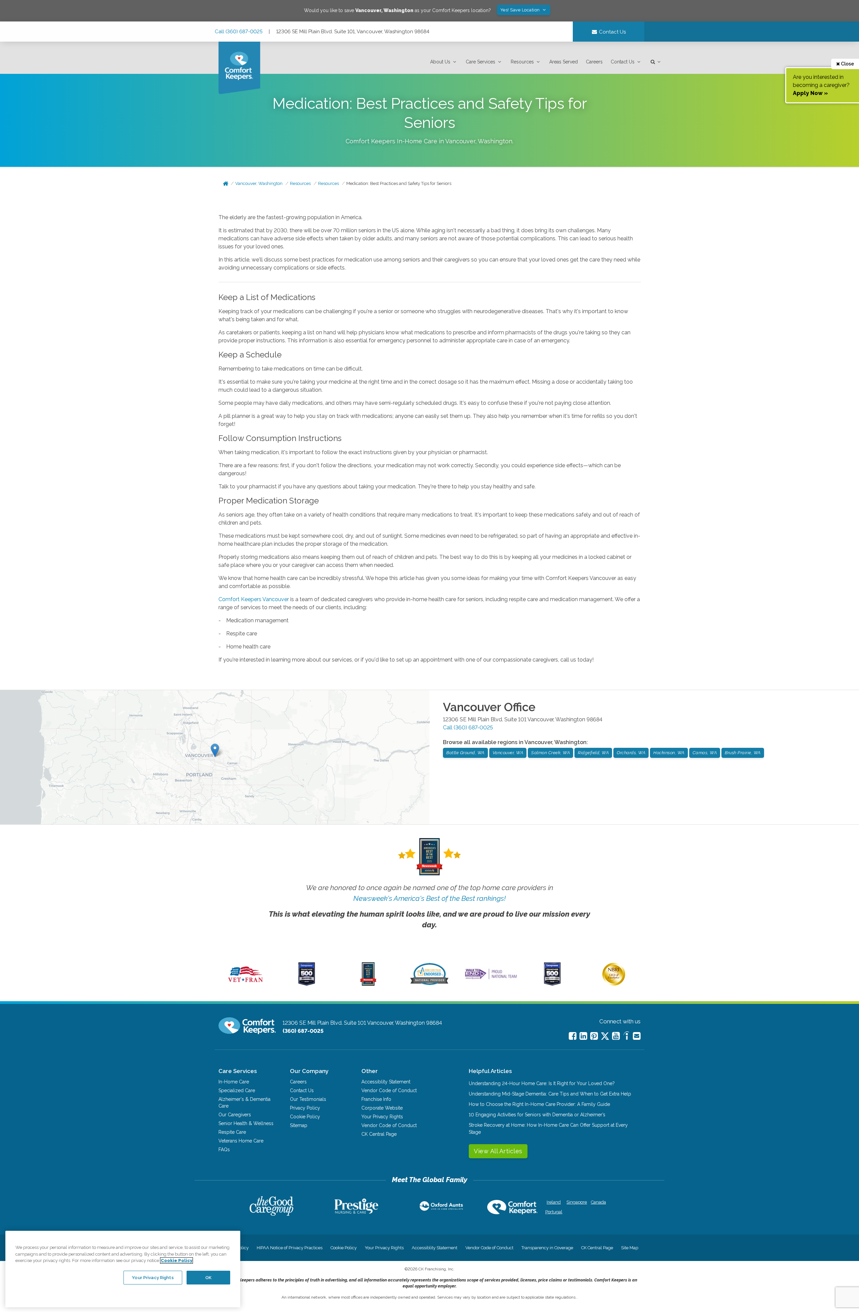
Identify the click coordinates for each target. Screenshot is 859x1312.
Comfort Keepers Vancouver (253, 599)
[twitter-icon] (605, 1036)
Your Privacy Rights (382, 1116)
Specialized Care (236, 1090)
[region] (122, 1269)
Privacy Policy (305, 1108)
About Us (440, 61)
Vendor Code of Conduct (389, 1090)
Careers (594, 61)
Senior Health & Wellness (245, 1123)
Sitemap (298, 1125)
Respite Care (232, 1132)
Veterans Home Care (240, 1141)
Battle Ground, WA (465, 752)
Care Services (480, 61)
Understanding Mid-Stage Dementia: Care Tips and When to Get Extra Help (550, 1094)
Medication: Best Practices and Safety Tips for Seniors (398, 183)
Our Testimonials (308, 1099)
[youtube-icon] (616, 1036)
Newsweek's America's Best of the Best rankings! (429, 898)
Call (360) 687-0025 (238, 32)
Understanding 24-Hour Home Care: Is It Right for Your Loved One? (542, 1083)
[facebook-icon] (572, 1036)
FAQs (224, 1149)
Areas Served (563, 61)
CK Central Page (379, 1134)
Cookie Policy (305, 1116)
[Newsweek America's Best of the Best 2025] (368, 984)
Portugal (553, 1211)
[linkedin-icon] (583, 1036)
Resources (522, 61)
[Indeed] (626, 1036)
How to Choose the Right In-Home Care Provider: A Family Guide (539, 1104)
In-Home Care (233, 1081)
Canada (598, 1202)
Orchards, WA (631, 752)
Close (847, 63)
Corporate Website (382, 1108)
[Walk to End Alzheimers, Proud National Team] (491, 979)
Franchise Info (376, 1099)
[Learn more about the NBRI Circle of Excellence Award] (613, 984)
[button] (444, 61)
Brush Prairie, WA (743, 752)
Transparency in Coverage (547, 1247)
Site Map (629, 1247)
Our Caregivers (234, 1114)
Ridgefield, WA (593, 752)
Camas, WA (705, 752)
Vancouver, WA (508, 752)
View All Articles (498, 1151)
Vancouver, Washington (259, 183)
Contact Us (623, 61)
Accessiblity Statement (385, 1081)
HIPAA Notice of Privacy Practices (289, 1247)
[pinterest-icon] (594, 1036)
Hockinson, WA (669, 752)
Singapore (576, 1202)
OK (208, 1277)
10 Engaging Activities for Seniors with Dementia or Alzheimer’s (537, 1114)
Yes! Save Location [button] (520, 9)
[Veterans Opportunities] (245, 984)
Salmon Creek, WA (550, 752)
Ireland (554, 1202)
